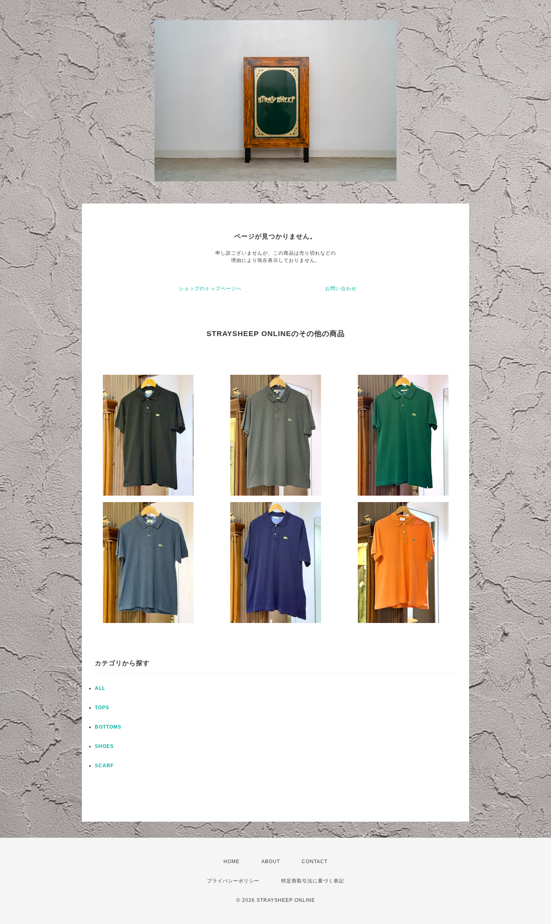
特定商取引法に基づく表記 (312, 881)
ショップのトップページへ (210, 288)
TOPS (102, 707)
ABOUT (270, 861)
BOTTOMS (108, 727)
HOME (231, 861)
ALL (100, 688)
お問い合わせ (341, 288)
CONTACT (315, 861)
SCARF (104, 765)
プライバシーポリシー (233, 881)
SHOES (104, 746)
